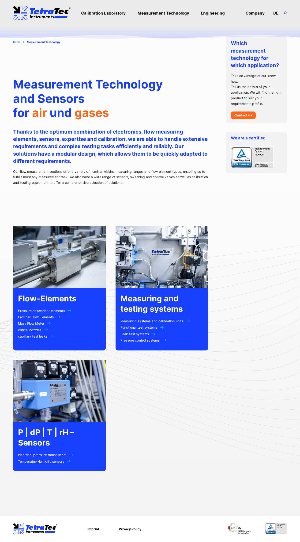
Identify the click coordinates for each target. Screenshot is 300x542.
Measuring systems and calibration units (151, 321)
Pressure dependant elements (41, 311)
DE (275, 13)
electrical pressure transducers (42, 455)
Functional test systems (138, 327)
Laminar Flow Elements (36, 317)
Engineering (213, 13)
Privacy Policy (130, 529)
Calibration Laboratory (103, 13)
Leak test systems (134, 334)
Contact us (243, 115)
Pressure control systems (140, 340)
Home (16, 42)
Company (255, 13)
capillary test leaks (32, 336)
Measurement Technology (163, 13)
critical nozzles (29, 330)
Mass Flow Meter (31, 323)
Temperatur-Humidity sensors (41, 461)
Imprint (93, 529)
